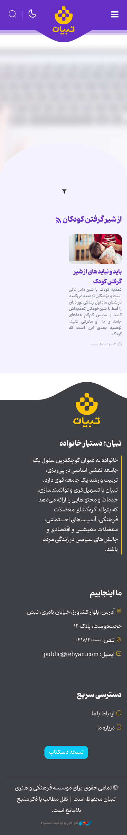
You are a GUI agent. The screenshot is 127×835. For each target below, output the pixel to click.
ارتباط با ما (103, 714)
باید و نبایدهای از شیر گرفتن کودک (98, 277)
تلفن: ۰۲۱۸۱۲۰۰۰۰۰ (95, 640)
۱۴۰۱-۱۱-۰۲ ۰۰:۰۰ (103, 345)
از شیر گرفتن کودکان (92, 220)
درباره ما (106, 728)
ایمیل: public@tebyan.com (79, 654)
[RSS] (58, 221)
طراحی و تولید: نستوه (60, 823)
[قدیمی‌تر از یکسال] (95, 249)
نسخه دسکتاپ (66, 752)
